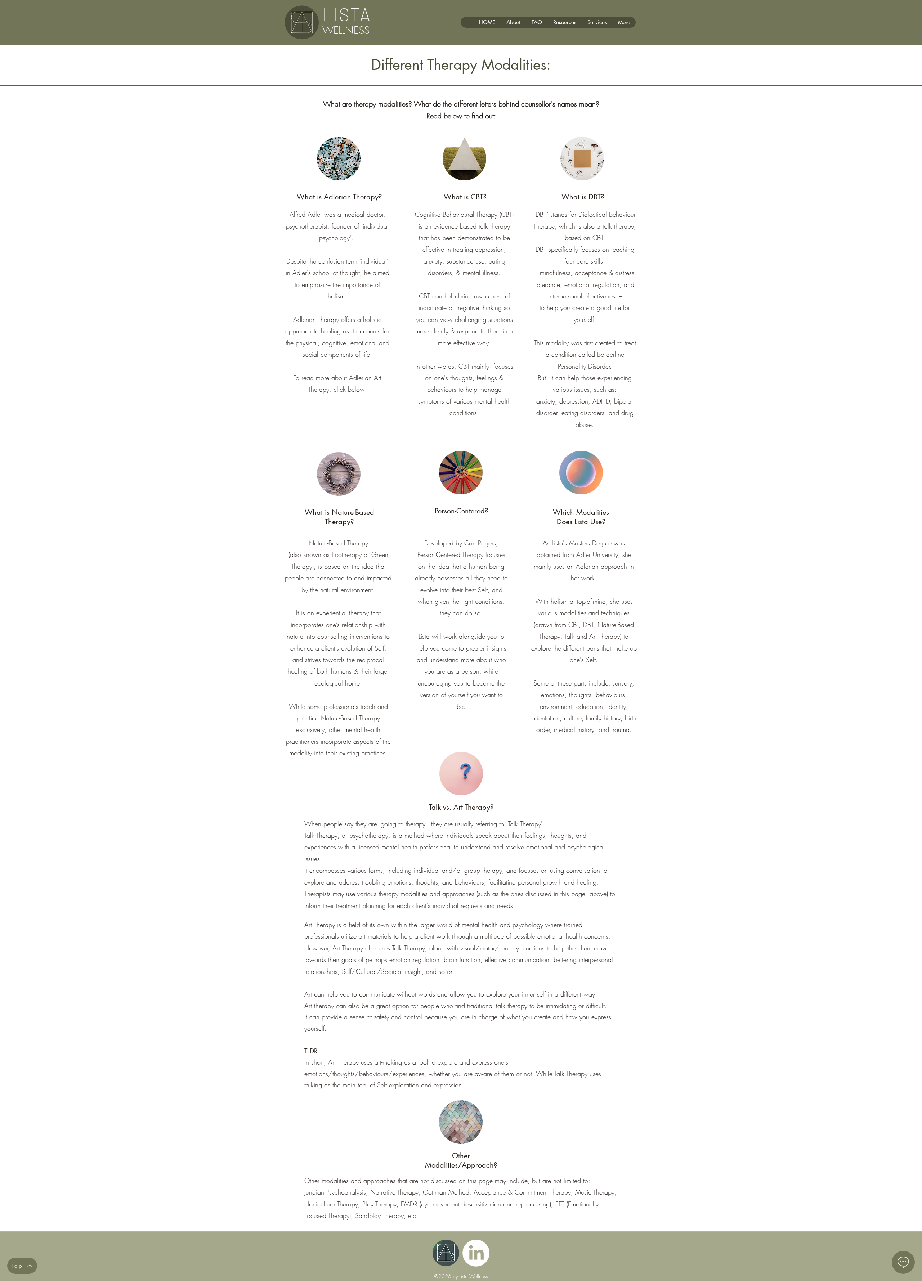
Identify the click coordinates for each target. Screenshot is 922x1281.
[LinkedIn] (475, 1253)
